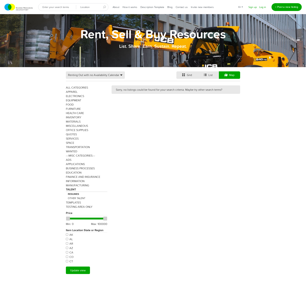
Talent (71, 189)
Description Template (152, 7)
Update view (78, 270)
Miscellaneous (77, 126)
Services (72, 138)
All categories (77, 87)
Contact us (182, 7)
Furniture (73, 109)
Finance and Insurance (83, 177)
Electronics (75, 96)
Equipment (73, 100)
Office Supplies (77, 130)
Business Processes (80, 168)
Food (70, 104)
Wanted (71, 151)
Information (75, 181)
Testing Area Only (79, 207)
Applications (75, 164)
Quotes (71, 134)
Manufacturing (77, 185)
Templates (73, 202)
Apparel (72, 92)
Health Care (75, 113)
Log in (262, 7)
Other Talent (76, 198)
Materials (73, 121)
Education (73, 172)
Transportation (78, 147)
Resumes (73, 194)
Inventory (73, 117)
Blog (169, 7)
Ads (68, 160)
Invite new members (202, 7)
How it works (130, 7)
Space (70, 143)
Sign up (252, 7)
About (116, 7)
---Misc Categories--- (80, 155)
